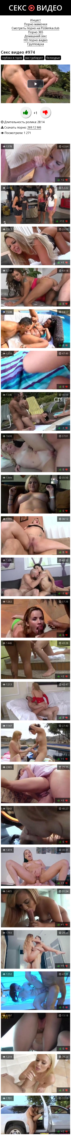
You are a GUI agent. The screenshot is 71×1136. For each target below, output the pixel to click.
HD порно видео (36, 40)
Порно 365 (35, 32)
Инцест (35, 20)
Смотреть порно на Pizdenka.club (35, 28)
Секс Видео (35, 8)
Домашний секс (35, 36)
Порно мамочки (35, 24)
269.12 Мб (34, 127)
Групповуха (35, 44)
